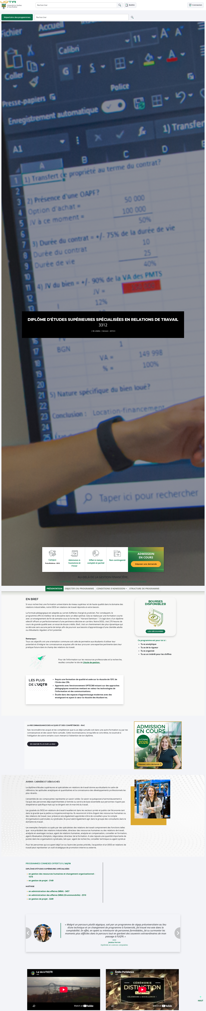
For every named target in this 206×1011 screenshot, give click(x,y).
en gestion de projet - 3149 (41, 880)
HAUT (200, 1000)
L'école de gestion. (91, 662)
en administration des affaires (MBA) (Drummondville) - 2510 (57, 895)
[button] (130, 5)
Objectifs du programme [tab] (79, 588)
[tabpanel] (103, 654)
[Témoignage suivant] (168, 931)
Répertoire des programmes (17, 17)
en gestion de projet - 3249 (41, 899)
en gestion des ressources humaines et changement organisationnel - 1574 (62, 875)
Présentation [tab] (54, 588)
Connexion (197, 5)
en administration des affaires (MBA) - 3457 (49, 891)
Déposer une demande (146, 564)
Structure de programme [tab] (144, 588)
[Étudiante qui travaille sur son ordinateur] (158, 745)
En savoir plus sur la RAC (42, 744)
